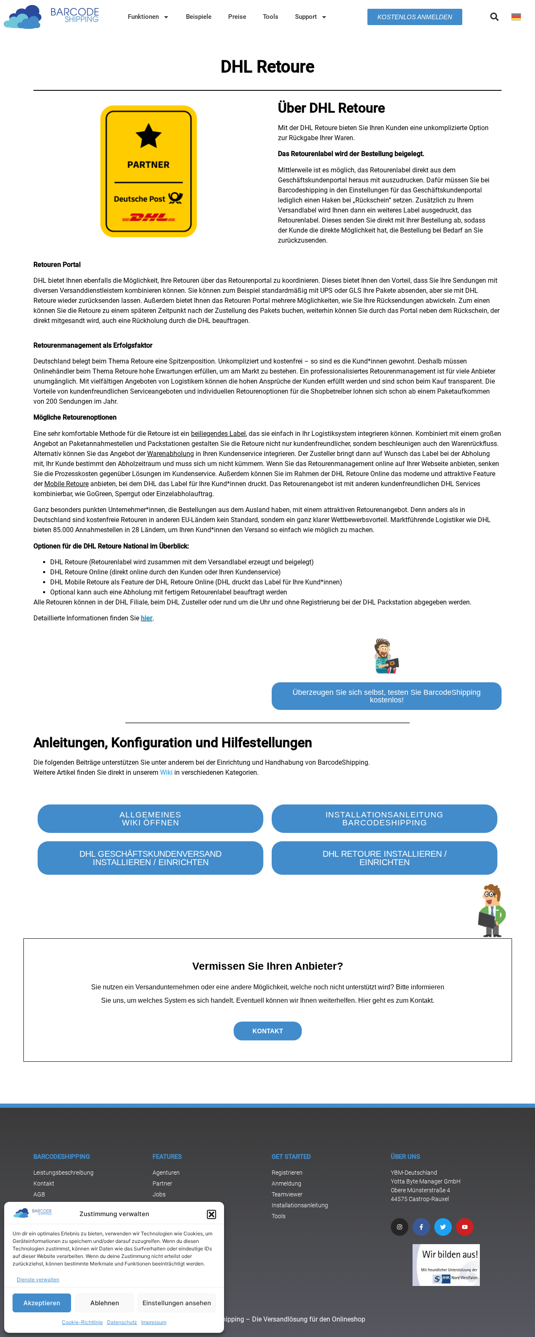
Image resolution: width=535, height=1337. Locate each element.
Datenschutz (122, 1322)
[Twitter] (443, 1227)
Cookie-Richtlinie (82, 1322)
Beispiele (198, 16)
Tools (270, 16)
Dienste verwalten (38, 1279)
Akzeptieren (41, 1303)
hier (147, 618)
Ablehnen (104, 1303)
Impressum (153, 1322)
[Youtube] (465, 1227)
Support (306, 16)
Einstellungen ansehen (177, 1303)
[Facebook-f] (421, 1227)
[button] (211, 1214)
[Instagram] (399, 1227)
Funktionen (143, 16)
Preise (237, 16)
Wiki (166, 772)
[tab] (386, 154)
